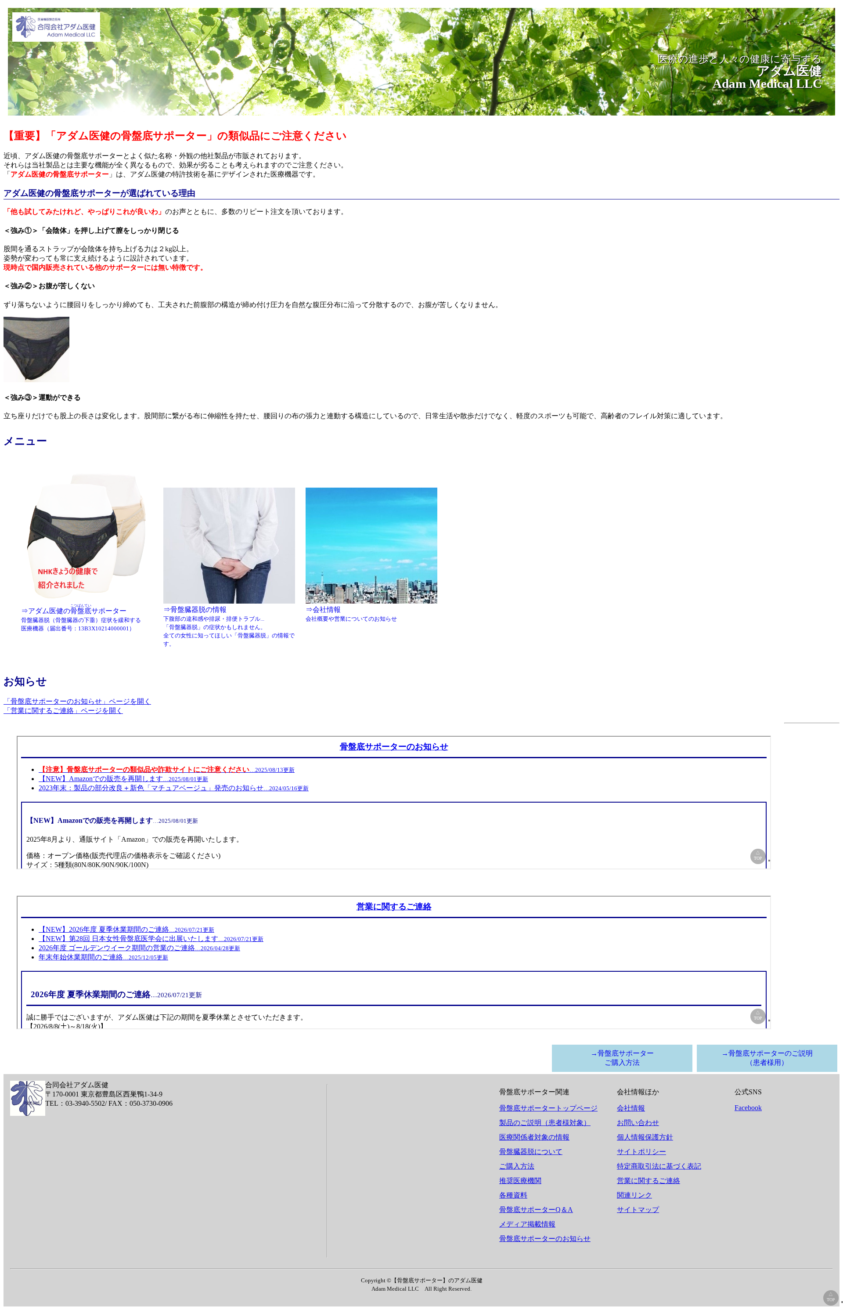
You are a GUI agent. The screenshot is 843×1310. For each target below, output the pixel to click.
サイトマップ (638, 1209)
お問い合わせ (638, 1122)
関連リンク (634, 1195)
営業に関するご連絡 (648, 1180)
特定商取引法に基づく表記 (659, 1166)
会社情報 (631, 1108)
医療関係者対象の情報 (534, 1137)
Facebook (748, 1107)
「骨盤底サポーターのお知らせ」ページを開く (77, 701)
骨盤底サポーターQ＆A (536, 1209)
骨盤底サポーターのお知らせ (545, 1238)
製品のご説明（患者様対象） (545, 1122)
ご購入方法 (516, 1166)
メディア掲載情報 (527, 1224)
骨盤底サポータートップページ (548, 1108)
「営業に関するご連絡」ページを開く (63, 710)
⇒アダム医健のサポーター (81, 618)
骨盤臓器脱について (530, 1151)
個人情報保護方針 (645, 1137)
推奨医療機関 (520, 1180)
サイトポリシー (641, 1151)
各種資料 (513, 1195)
